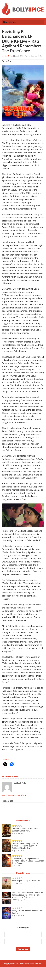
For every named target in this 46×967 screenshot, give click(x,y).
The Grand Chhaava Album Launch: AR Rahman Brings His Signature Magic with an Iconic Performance (27, 895)
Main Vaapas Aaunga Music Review (26, 881)
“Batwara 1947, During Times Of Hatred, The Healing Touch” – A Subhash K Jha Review (25, 846)
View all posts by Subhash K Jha (14, 795)
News (10, 56)
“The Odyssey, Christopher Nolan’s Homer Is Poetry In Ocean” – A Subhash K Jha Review (28, 861)
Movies (5, 56)
